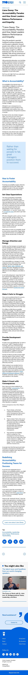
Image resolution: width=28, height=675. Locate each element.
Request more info (14, 672)
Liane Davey (19, 492)
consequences (16, 388)
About (4, 638)
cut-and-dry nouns (9, 211)
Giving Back (22, 638)
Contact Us (14, 622)
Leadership (15, 532)
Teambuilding (6, 535)
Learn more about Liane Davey (14, 522)
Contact (4, 644)
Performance (15, 534)
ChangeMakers (6, 666)
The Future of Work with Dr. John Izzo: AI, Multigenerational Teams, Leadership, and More (13, 595)
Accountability (7, 532)
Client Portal (22, 644)
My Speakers (22, 641)
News (3, 641)
